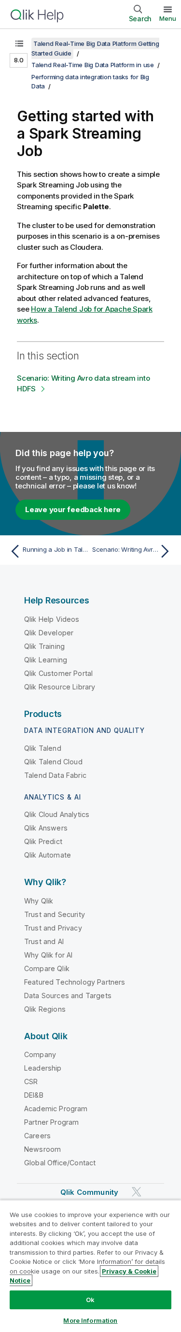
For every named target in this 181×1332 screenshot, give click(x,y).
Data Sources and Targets (67, 995)
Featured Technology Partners (74, 982)
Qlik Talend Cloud (53, 762)
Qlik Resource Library (59, 687)
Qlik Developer (48, 633)
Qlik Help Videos (52, 619)
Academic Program (56, 1108)
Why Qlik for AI (48, 955)
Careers (37, 1135)
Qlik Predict (43, 841)
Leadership (43, 1068)
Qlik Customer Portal (58, 673)
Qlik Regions (45, 1009)
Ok (90, 1299)
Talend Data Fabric (55, 775)
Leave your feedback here (73, 509)
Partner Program (51, 1122)
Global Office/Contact (60, 1163)
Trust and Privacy (53, 928)
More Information (90, 1320)
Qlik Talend (42, 748)
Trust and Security (54, 914)
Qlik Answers (46, 828)
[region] (90, 1266)
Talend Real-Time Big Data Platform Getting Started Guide (95, 48)
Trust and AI (44, 941)
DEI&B (33, 1095)
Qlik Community (89, 1192)
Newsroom (42, 1149)
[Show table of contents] (19, 43)
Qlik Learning (45, 660)
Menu (167, 18)
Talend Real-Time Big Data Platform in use (92, 65)
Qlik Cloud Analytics (56, 814)
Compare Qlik (47, 968)
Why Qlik (38, 901)
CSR (31, 1081)
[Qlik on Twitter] (136, 1192)
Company (40, 1054)
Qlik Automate (47, 855)
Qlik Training (44, 646)
